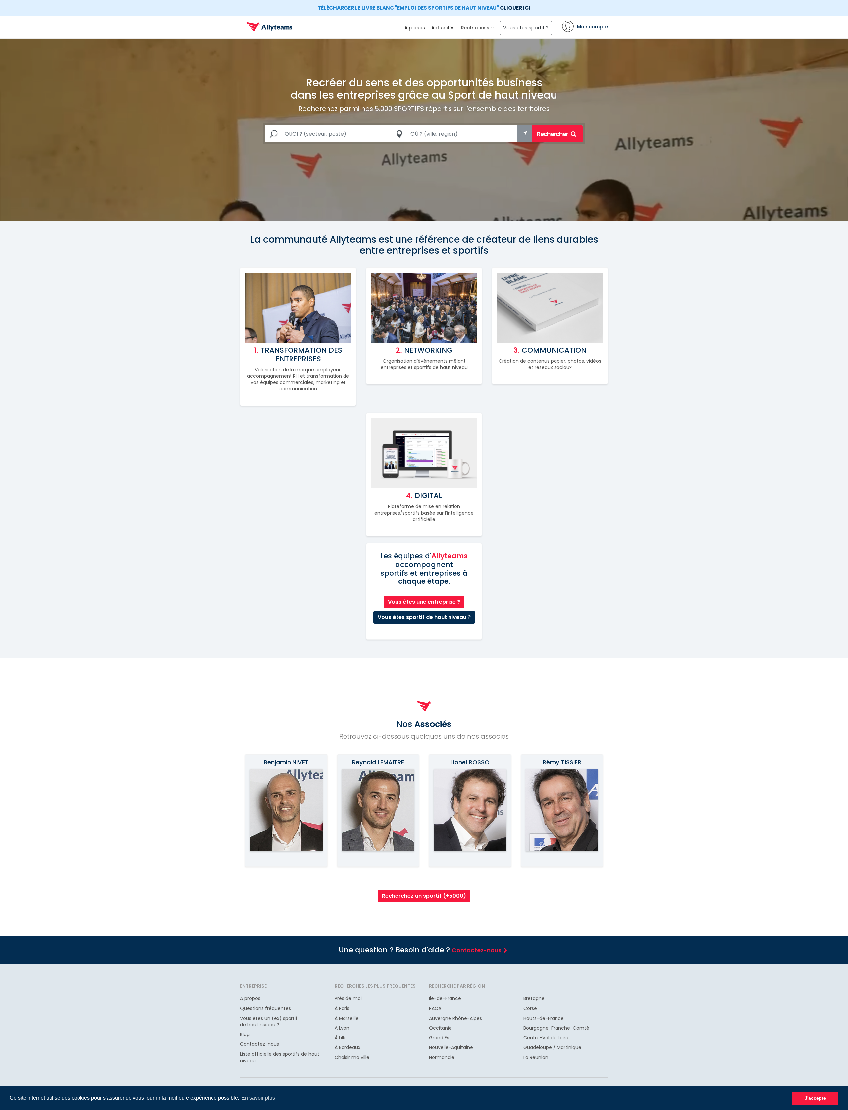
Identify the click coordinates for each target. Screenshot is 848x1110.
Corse (530, 1008)
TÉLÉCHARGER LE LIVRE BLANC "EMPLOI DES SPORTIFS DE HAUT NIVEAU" (424, 7)
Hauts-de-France (543, 1018)
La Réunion (535, 1057)
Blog (245, 1035)
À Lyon (342, 1028)
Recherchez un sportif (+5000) (424, 896)
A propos (414, 28)
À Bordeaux (347, 1047)
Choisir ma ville (352, 1057)
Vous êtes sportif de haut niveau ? (424, 617)
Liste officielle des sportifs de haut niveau (279, 1057)
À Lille (341, 1038)
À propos (250, 998)
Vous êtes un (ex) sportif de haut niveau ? (269, 1021)
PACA (435, 1008)
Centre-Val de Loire (545, 1038)
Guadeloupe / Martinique (552, 1047)
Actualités (442, 28)
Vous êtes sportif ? (526, 28)
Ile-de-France (445, 998)
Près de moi (348, 998)
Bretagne (534, 998)
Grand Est (440, 1038)
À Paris (342, 1008)
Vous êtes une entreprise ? (424, 602)
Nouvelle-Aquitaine (451, 1047)
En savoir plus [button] (258, 1098)
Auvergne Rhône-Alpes (455, 1018)
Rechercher (553, 134)
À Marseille (347, 1018)
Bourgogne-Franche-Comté (556, 1028)
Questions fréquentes (265, 1008)
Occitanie (440, 1028)
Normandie (441, 1057)
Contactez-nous (477, 950)
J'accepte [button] (815, 1098)
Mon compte (592, 27)
